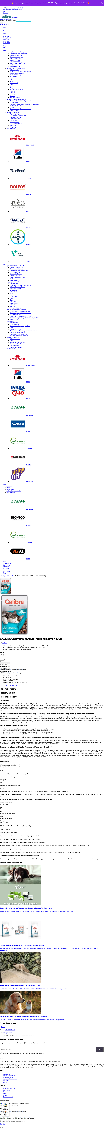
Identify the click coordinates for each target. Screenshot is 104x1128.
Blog (4, 11)
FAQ (4, 1093)
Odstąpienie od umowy (10, 1079)
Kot (12, 576)
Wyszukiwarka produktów (8, 20)
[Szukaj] (1, 23)
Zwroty (5, 1082)
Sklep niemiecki (8, 1097)
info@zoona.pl (7, 1033)
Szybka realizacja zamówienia (12, 9)
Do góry (2, 1124)
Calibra (4, 643)
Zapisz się (100, 1049)
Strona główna (4, 576)
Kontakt (5, 13)
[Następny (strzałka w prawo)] (2, 1127)
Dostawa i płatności (9, 1077)
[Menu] (8, 1103)
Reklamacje (6, 1080)
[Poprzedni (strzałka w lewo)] (0, 1127)
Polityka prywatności (9, 1076)
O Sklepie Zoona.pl (9, 1089)
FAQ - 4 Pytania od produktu (8, 685)
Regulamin (6, 1074)
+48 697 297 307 (10, 1030)
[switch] (5, 1114)
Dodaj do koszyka (5, 663)
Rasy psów (6, 1090)
